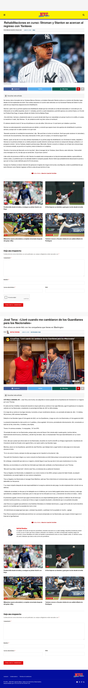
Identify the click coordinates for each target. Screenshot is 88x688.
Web (46, 287)
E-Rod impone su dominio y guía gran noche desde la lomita (64, 207)
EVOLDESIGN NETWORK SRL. (22, 683)
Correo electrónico (9, 287)
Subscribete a (44, 173)
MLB (34, 30)
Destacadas (49, 235)
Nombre (6, 279)
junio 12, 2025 (27, 30)
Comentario (7, 258)
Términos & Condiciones (26, 676)
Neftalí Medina (15, 332)
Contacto (6, 676)
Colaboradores (14, 676)
